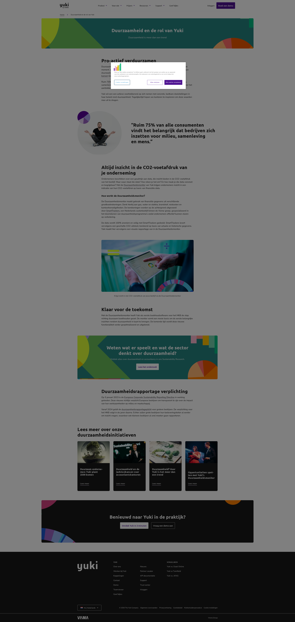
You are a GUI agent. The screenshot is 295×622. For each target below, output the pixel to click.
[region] (148, 75)
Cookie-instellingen (122, 82)
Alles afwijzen (154, 82)
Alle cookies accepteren (173, 82)
